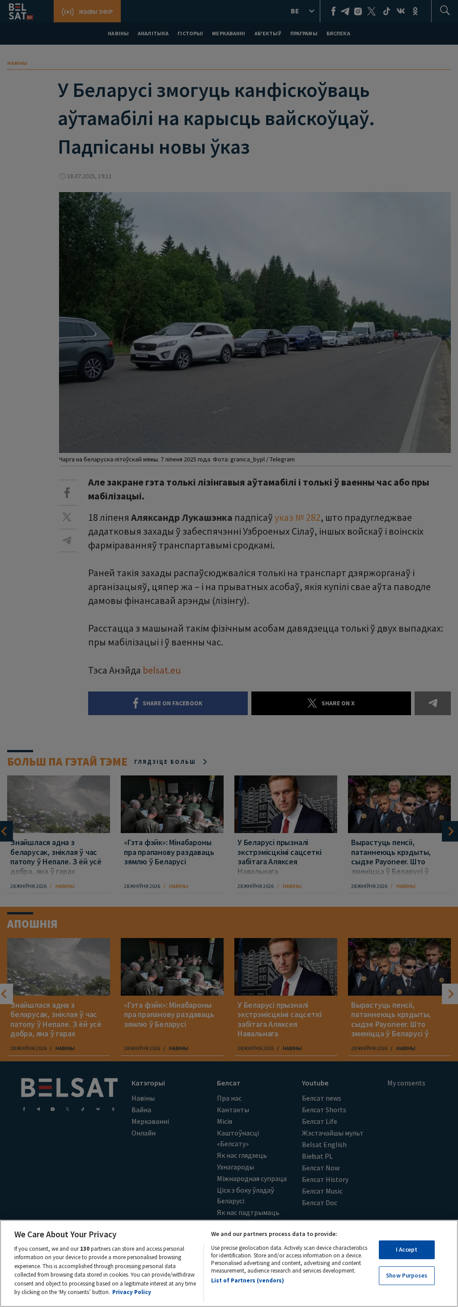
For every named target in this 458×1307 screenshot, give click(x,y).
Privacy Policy (131, 1292)
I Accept (406, 1249)
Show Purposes (406, 1275)
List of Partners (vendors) (247, 1280)
